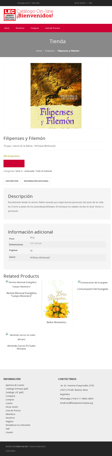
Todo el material (43, 170)
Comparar (10, 396)
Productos (50, 50)
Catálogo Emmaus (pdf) (17, 388)
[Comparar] (14, 163)
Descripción (12, 181)
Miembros (10, 414)
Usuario (9, 432)
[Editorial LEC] (29, 15)
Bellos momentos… (57, 322)
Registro (10, 421)
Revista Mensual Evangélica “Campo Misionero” (21, 294)
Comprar (35, 28)
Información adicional (36, 181)
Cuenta (9, 403)
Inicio (6, 28)
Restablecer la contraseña (18, 425)
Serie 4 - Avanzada (24, 170)
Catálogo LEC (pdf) (14, 392)
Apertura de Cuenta (15, 385)
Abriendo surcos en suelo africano (21, 347)
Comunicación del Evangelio (92, 289)
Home (39, 50)
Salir (90, 3)
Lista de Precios (52, 28)
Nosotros (20, 28)
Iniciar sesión (80, 3)
